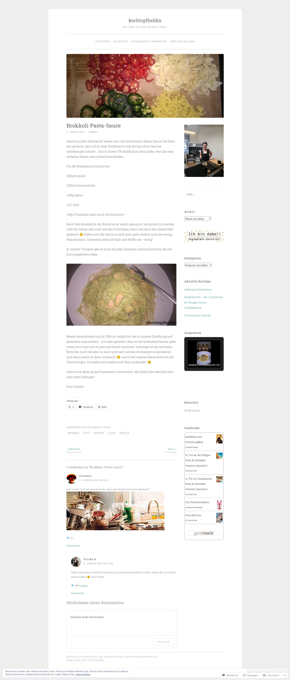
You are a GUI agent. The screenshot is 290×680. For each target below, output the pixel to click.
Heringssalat (170, 451)
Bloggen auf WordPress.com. (85, 656)
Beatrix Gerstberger (195, 507)
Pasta (107, 427)
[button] (196, 358)
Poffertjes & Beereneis (198, 289)
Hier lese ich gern (182, 41)
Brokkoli (74, 433)
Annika (93, 132)
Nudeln (124, 433)
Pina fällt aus (193, 515)
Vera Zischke (192, 520)
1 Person (84, 585)
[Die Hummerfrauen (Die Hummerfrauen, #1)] (219, 509)
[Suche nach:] (201, 194)
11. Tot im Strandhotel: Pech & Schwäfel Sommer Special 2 (198, 484)
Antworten (73, 545)
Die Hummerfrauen (197, 502)
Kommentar (164, 641)
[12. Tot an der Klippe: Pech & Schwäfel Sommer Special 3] (219, 458)
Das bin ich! (120, 41)
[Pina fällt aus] (219, 522)
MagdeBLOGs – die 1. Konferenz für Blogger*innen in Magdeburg (203, 302)
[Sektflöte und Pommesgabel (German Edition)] (219, 442)
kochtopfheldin (145, 20)
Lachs (112, 433)
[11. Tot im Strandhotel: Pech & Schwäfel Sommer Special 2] (219, 481)
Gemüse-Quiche (74, 451)
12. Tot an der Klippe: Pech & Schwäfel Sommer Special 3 (198, 460)
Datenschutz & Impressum (149, 41)
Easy (86, 433)
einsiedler (85, 475)
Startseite (102, 41)
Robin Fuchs (192, 471)
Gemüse (96, 427)
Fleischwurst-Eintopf (197, 315)
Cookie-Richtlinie (82, 674)
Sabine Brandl (193, 447)
